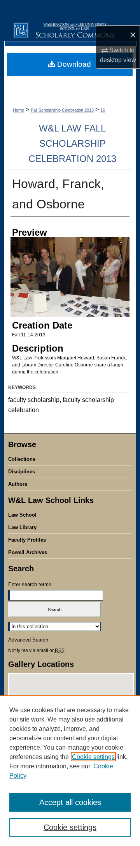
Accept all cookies (70, 802)
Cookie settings (93, 757)
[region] (70, 770)
